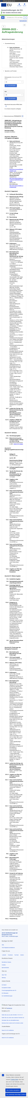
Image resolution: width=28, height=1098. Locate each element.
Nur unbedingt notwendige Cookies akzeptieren (16, 1094)
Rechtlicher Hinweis (6, 962)
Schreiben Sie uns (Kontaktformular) (10, 1020)
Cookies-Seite (14, 1079)
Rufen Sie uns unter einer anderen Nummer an (13, 1017)
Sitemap (4, 977)
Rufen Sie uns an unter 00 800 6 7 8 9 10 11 (12, 1014)
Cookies (4, 964)
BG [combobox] (6, 94)
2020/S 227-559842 (18, 444)
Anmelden (19, 5)
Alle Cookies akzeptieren (13, 1090)
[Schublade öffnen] (3, 26)
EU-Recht (4, 985)
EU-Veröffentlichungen (7, 995)
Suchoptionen (23, 20)
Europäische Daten (6, 987)
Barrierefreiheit (5, 967)
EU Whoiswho (5, 993)
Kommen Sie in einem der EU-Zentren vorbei (12, 1023)
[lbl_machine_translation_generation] (6, 106)
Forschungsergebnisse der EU (9, 990)
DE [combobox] (6, 82)
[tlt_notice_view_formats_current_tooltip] (22, 116)
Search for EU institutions (8, 1030)
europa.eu (9, 1008)
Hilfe (3, 944)
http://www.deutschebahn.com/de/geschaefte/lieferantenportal (16, 180)
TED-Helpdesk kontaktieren (8, 947)
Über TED (4, 974)
